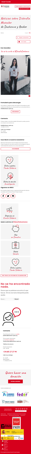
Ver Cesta (22, 41)
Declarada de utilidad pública (8, 409)
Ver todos (29, 96)
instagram (20, 409)
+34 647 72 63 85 (6, 2)
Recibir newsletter (21, 411)
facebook (18, 409)
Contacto (22, 415)
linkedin (24, 409)
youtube (22, 409)
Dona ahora (15, 381)
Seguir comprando (24, 37)
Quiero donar (19, 6)
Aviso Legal (3, 413)
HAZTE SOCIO (27, 6)
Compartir (27, 32)
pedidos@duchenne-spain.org (10, 335)
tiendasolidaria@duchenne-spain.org (12, 341)
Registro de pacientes (24, 8)
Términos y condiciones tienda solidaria (16, 413)
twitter (16, 409)
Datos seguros (4, 415)
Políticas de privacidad (14, 415)
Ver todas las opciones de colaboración (14, 275)
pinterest (26, 409)
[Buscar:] (7, 299)
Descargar (15, 111)
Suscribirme (15, 148)
